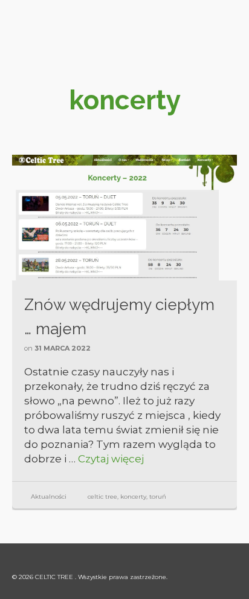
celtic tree (102, 496)
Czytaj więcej (111, 459)
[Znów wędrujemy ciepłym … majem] (124, 217)
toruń (157, 496)
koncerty (133, 496)
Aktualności (48, 496)
